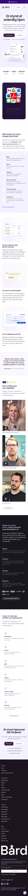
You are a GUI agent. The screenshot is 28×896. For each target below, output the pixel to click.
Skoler (2, 794)
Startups (3, 787)
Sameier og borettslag (6, 797)
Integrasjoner (4, 811)
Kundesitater (4, 821)
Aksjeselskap (4, 780)
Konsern (3, 782)
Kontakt (3, 833)
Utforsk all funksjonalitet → (8, 207)
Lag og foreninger (5, 790)
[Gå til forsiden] (14, 850)
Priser (2, 768)
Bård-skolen (4, 816)
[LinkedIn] (2, 884)
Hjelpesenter (4, 814)
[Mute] (19, 428)
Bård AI (12, 1)
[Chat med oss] (25, 893)
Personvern (4, 838)
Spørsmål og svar (5, 819)
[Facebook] (7, 884)
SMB (2, 785)
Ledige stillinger (5, 831)
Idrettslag (3, 792)
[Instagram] (5, 884)
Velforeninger (4, 799)
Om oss (3, 829)
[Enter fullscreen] (23, 428)
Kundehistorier (4, 807)
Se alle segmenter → (14, 715)
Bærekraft (3, 836)
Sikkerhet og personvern (7, 773)
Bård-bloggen (4, 809)
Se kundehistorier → (8, 508)
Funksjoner (3, 770)
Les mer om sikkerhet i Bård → (11, 598)
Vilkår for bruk (4, 840)
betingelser (13, 874)
